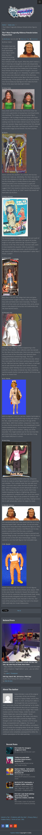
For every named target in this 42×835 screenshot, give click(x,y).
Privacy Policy (32, 817)
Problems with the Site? (18, 817)
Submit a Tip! (5, 817)
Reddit (15, 825)
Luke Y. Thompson (12, 673)
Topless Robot (14, 833)
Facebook (2, 825)
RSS (23, 819)
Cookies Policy (5, 819)
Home (4, 25)
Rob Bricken (7, 39)
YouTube (11, 825)
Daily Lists (11, 25)
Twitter (7, 825)
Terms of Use (16, 819)
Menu (39, 2)
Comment (34, 39)
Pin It (19, 611)
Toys (28, 39)
